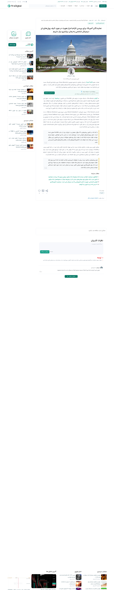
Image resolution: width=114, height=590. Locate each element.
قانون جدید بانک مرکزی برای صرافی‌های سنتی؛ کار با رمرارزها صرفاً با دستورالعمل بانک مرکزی (73, 179)
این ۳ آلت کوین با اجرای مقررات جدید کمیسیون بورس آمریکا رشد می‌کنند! (17, 70)
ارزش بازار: (78, 1)
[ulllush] (101, 268)
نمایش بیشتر (72, 276)
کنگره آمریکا (89, 82)
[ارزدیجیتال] (14, 5)
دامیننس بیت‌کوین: (97, 1)
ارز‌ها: (105, 1)
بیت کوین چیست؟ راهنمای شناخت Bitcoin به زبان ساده (17, 97)
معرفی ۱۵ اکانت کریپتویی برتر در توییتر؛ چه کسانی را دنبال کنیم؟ (17, 63)
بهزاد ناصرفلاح (71, 76)
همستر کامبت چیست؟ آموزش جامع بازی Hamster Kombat (17, 146)
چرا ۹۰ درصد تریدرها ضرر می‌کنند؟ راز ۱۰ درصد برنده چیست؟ (17, 56)
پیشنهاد (57, 98)
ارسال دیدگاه (44, 252)
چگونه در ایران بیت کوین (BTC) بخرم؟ (17, 111)
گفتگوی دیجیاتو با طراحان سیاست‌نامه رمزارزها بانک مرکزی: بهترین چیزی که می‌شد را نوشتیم (73, 177)
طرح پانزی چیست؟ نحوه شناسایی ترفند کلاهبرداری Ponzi (17, 104)
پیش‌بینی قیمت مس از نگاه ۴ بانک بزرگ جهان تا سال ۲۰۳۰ (17, 77)
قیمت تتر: (65, 1)
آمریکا (101, 193)
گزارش (95, 98)
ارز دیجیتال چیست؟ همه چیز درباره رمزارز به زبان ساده (17, 90)
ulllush (98, 268)
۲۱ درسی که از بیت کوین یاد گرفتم (88, 185)
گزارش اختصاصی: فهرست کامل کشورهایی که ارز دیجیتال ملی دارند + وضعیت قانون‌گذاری (74, 182)
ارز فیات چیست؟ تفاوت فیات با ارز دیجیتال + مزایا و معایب (17, 139)
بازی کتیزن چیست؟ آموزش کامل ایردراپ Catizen (17, 125)
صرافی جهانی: (85, 1)
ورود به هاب (12, 45)
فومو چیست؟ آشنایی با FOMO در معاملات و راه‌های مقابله (17, 132)
